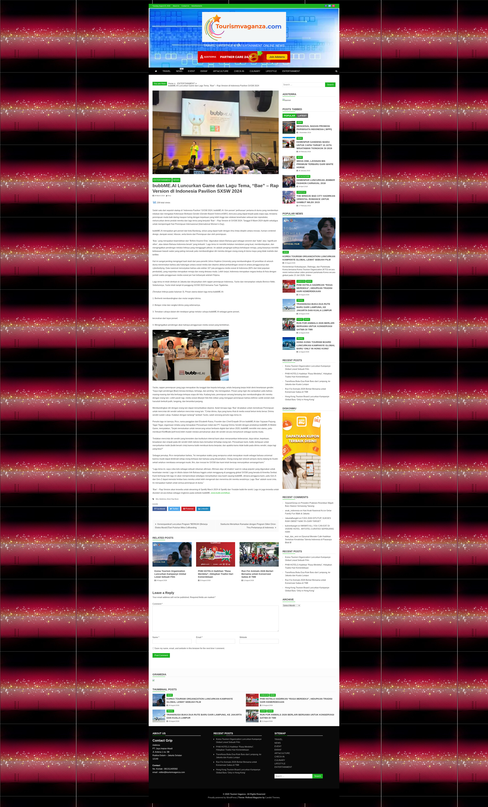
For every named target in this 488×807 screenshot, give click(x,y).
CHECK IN (301, 281)
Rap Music (175, 499)
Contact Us (185, 6)
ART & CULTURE (303, 176)
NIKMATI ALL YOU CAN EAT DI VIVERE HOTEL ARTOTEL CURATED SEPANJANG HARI (309, 529)
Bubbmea (162, 499)
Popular (289, 115)
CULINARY (255, 71)
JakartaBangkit (292, 518)
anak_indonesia (292, 510)
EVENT (191, 71)
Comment (157, 604)
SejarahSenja (291, 503)
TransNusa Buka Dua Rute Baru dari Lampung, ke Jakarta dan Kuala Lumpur (314, 307)
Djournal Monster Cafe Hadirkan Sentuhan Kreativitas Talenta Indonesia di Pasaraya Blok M (308, 539)
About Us (176, 6)
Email (199, 637)
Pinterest (189, 509)
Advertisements (196, 6)
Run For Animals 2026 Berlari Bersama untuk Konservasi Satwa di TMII (257, 574)
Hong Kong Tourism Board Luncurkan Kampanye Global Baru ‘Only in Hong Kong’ (315, 345)
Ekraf (169, 499)
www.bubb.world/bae (220, 493)
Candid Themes (272, 797)
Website (243, 637)
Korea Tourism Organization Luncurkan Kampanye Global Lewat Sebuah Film (170, 574)
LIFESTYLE (271, 71)
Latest (302, 115)
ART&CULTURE (220, 71)
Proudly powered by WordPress (222, 797)
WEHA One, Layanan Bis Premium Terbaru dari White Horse (314, 164)
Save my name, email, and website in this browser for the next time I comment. (190, 648)
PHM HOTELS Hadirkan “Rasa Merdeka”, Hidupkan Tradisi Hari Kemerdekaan (215, 574)
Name (155, 637)
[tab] (289, 116)
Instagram (333, 6)
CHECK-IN (239, 71)
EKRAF (204, 71)
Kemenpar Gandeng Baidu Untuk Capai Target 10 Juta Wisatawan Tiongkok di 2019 (314, 145)
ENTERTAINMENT (291, 71)
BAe (157, 499)
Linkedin (204, 509)
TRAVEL (167, 71)
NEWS (179, 70)
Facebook (326, 6)
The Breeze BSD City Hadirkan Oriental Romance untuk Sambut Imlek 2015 (315, 199)
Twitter (329, 6)
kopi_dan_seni (291, 536)
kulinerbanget (291, 526)
